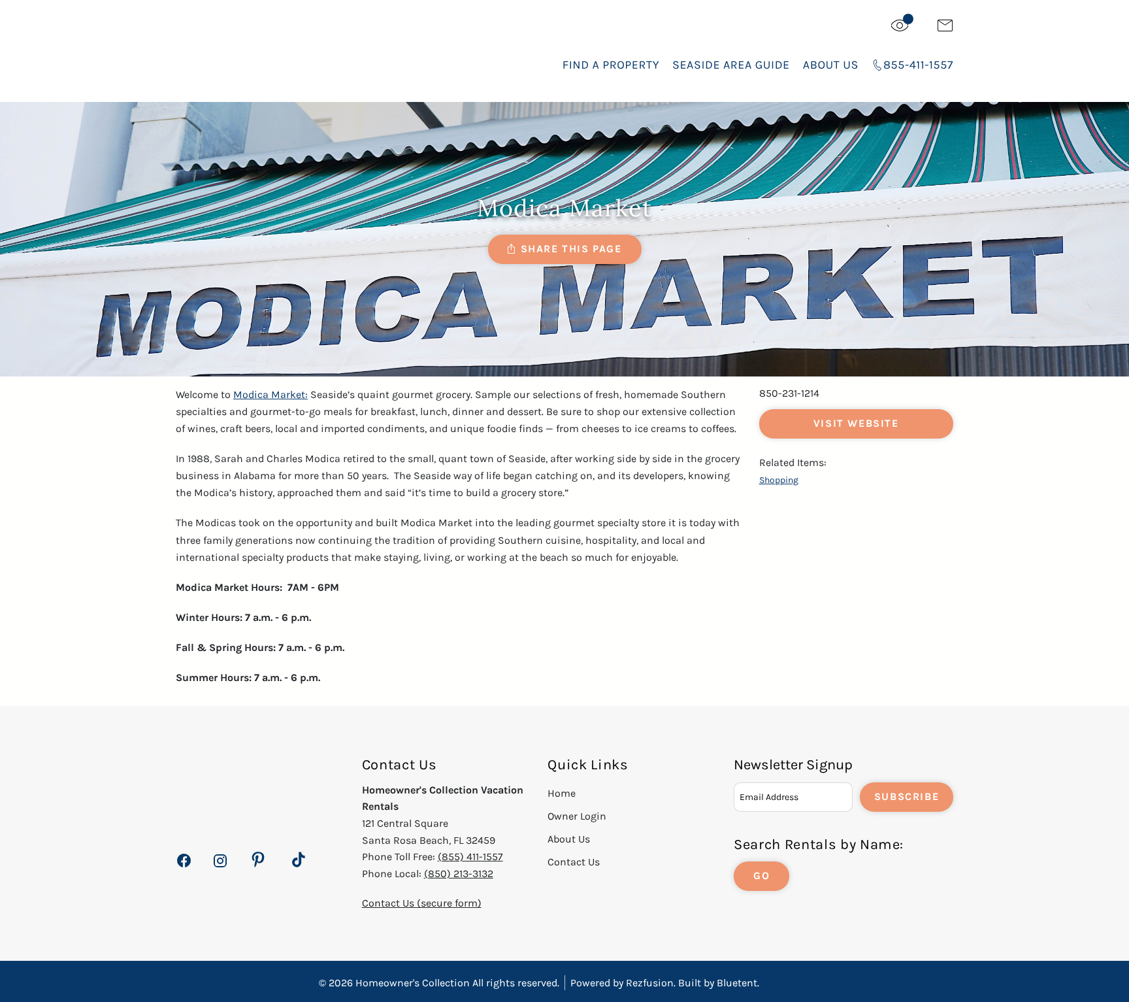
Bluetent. (738, 983)
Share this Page (571, 248)
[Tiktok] (298, 860)
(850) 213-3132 (458, 873)
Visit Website (856, 423)
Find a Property (611, 65)
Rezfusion (650, 983)
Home (562, 793)
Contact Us (574, 862)
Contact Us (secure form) (422, 903)
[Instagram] (220, 868)
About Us (831, 65)
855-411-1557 (918, 65)
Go (761, 875)
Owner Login (577, 816)
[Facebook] (184, 868)
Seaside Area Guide (731, 65)
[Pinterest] (258, 860)
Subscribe (906, 796)
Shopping (778, 480)
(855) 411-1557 (470, 856)
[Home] (274, 52)
